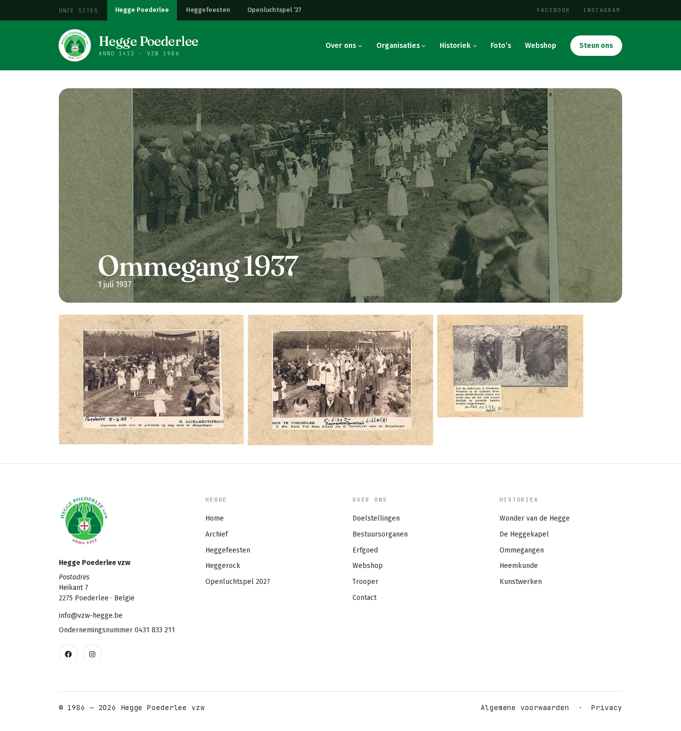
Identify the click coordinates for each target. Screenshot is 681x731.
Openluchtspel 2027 (237, 581)
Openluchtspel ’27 (274, 9)
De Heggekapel (524, 534)
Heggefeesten (208, 9)
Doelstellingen (376, 518)
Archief (216, 534)
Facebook (553, 9)
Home (214, 518)
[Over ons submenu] (360, 45)
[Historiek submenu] (475, 45)
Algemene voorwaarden (525, 707)
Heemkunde (519, 565)
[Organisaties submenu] (423, 45)
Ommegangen (522, 550)
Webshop (367, 565)
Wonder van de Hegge (535, 518)
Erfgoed (365, 550)
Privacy (606, 707)
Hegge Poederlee (142, 9)
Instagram (601, 9)
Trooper (365, 581)
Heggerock (222, 565)
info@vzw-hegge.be (91, 615)
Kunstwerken (521, 581)
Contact (364, 597)
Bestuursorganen (380, 534)
